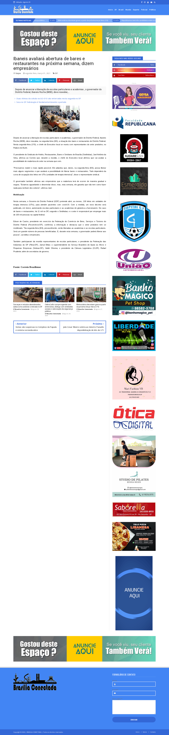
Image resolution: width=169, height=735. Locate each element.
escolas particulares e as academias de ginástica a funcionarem (70, 208)
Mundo (128, 10)
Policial (144, 10)
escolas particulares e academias (56, 138)
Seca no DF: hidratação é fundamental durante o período (41, 102)
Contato (153, 732)
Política (152, 10)
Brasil (121, 10)
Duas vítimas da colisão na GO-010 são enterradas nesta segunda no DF (48, 98)
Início (110, 10)
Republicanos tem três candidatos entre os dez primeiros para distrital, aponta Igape (127, 20)
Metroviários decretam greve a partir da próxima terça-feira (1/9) (55, 20)
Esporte (136, 10)
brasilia (88, 20)
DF (116, 10)
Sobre (145, 732)
